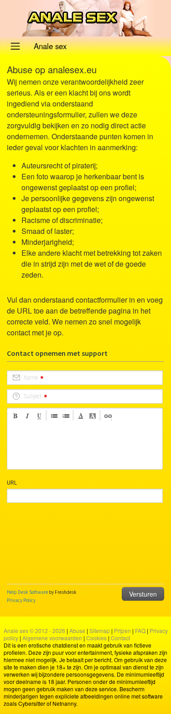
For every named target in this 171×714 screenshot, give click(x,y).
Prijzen (122, 630)
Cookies (96, 638)
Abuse (77, 630)
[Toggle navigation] (15, 46)
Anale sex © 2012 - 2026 (34, 630)
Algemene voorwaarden (52, 638)
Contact (120, 638)
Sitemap (99, 630)
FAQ (140, 630)
